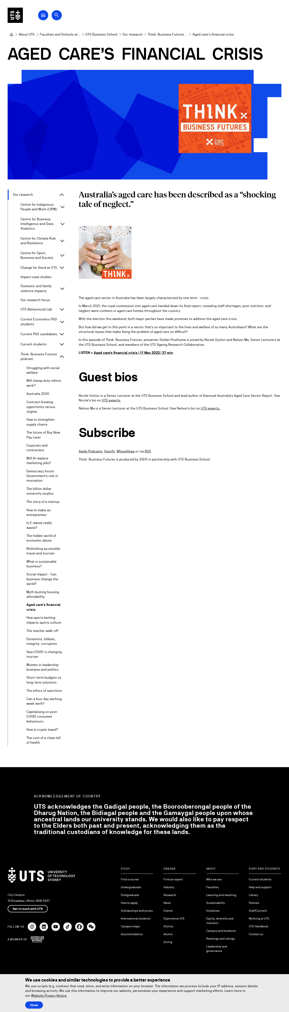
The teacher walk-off (42, 631)
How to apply (129, 902)
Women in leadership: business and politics (42, 667)
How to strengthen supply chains (40, 422)
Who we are (214, 879)
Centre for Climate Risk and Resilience (38, 240)
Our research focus (35, 300)
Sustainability (215, 902)
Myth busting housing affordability (42, 594)
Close (34, 1005)
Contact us (256, 934)
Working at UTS (259, 918)
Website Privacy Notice (49, 996)
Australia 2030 (37, 394)
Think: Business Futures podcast (39, 356)
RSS (148, 451)
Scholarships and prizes (137, 910)
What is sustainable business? (41, 564)
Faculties (212, 887)
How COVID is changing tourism (44, 654)
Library (253, 895)
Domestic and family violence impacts (36, 288)
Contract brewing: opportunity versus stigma (40, 407)
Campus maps (130, 926)
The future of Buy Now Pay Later (43, 434)
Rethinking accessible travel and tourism (43, 551)
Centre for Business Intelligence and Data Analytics (37, 224)
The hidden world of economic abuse (41, 538)
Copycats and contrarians (36, 447)
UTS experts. (111, 400)
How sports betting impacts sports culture (43, 620)
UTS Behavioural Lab (36, 309)
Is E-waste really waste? (39, 525)
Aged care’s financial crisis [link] (213, 34)
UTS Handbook (258, 926)
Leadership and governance (216, 949)
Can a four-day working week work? (44, 701)
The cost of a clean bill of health (43, 740)
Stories (168, 926)
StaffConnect (258, 910)
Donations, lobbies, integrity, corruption (41, 641)
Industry (169, 887)
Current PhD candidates (39, 334)
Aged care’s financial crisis (43, 607)
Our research (23, 195)
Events (168, 910)
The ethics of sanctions (44, 691)
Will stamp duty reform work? (43, 383)
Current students (34, 344)
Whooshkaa (126, 451)
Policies (254, 902)
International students (135, 918)
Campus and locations (221, 930)
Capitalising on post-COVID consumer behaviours (42, 716)
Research (170, 895)
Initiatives (213, 910)
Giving (168, 942)
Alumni (168, 934)
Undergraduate (131, 887)
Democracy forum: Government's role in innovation (42, 476)
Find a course (130, 879)
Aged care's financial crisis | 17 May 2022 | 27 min (133, 353)
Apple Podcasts (90, 451)
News (167, 902)
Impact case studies (36, 277)
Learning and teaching (221, 895)
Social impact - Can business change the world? (42, 579)
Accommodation (132, 934)
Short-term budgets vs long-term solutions (43, 680)
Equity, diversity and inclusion (219, 921)
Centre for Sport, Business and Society (37, 255)
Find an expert (173, 879)
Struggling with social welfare (42, 370)
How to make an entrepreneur (38, 512)
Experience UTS (174, 918)
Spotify (109, 451)
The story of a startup (42, 502)
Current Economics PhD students (39, 321)
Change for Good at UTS (39, 268)
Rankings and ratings (220, 938)
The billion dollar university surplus (40, 491)
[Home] (11, 34)
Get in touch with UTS (28, 908)
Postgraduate (130, 895)
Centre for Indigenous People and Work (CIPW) (39, 207)
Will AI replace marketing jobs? (38, 460)
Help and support (260, 887)
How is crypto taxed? (42, 730)
